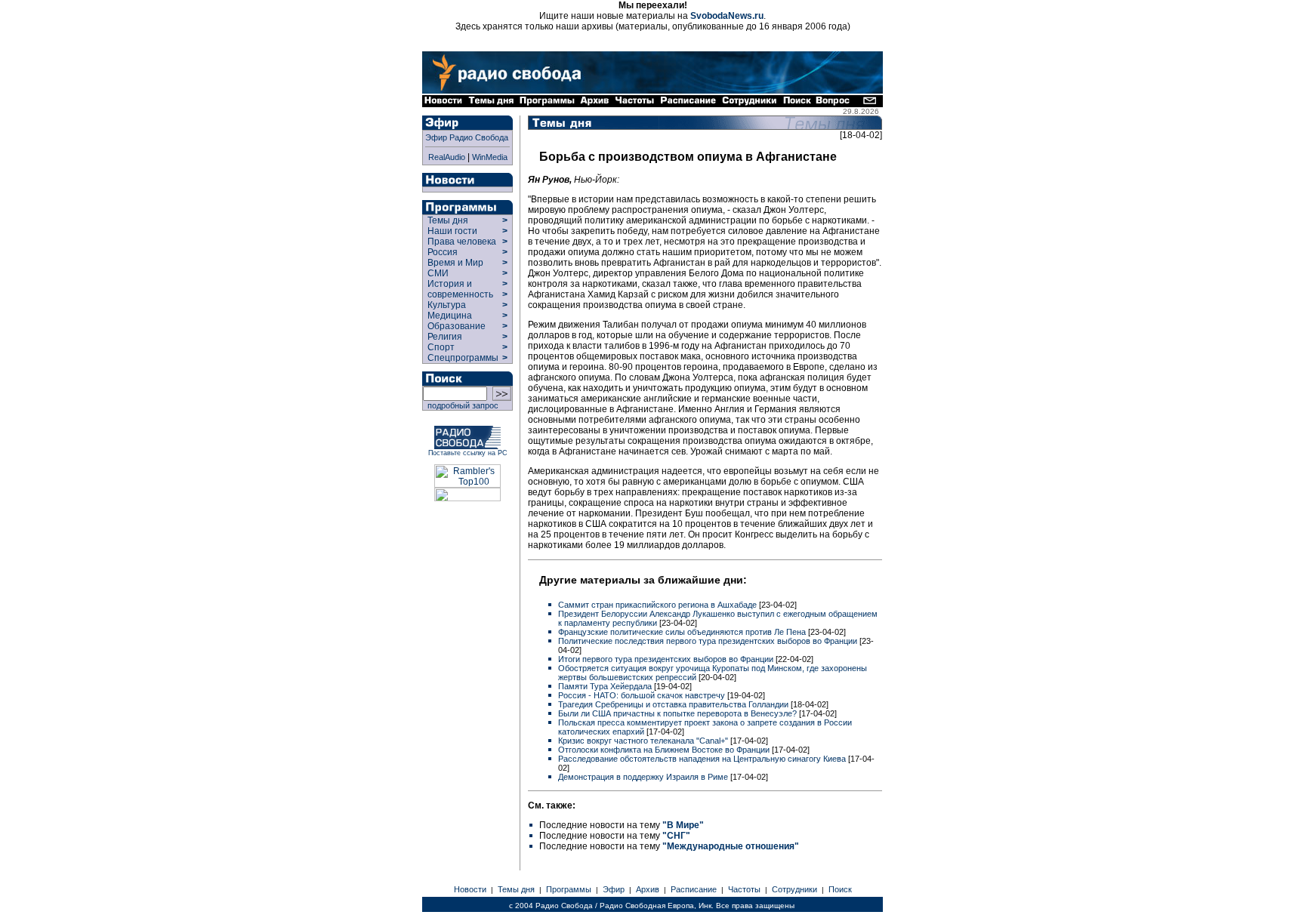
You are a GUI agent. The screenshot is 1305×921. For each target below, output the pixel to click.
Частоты (744, 889)
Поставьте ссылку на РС (468, 453)
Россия (442, 252)
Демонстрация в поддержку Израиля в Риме (644, 776)
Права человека (462, 241)
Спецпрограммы (462, 358)
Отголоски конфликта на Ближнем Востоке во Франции (665, 749)
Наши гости (452, 231)
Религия (445, 336)
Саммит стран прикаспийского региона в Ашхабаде (658, 604)
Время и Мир (455, 262)
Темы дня (448, 220)
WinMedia (490, 157)
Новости (470, 889)
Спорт (440, 347)
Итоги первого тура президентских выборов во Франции (667, 659)
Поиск (840, 889)
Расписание (693, 889)
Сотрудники (794, 889)
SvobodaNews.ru (727, 16)
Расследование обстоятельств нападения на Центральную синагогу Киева (703, 758)
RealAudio (446, 157)
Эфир (613, 889)
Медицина (450, 315)
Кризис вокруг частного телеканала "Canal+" (644, 740)
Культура (446, 305)
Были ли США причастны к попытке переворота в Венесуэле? (678, 713)
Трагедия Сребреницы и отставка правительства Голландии (674, 704)
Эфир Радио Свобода (466, 137)
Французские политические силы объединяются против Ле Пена (683, 631)
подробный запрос (460, 405)
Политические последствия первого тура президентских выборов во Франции (708, 640)
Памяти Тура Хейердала (606, 686)
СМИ (438, 273)
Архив (648, 889)
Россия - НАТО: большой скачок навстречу (642, 695)
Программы (569, 889)
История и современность (460, 289)
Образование (456, 326)
